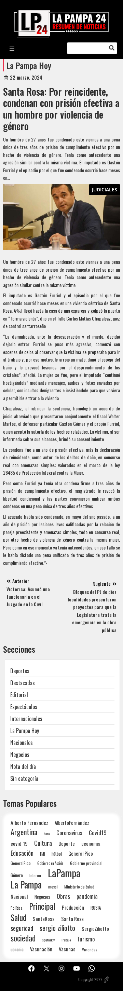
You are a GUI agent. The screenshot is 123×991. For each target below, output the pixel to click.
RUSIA (96, 907)
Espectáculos (23, 707)
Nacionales (21, 742)
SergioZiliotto (95, 928)
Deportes (19, 671)
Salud (18, 917)
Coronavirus (69, 833)
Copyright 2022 (90, 979)
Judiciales (104, 189)
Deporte (66, 843)
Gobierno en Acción (50, 863)
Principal (42, 906)
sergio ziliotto (57, 928)
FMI (42, 854)
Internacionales (26, 719)
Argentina (24, 832)
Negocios (19, 754)
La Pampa (26, 884)
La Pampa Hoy (28, 65)
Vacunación (41, 949)
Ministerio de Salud (79, 887)
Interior (35, 875)
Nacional (19, 896)
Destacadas (22, 683)
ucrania (17, 949)
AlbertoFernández (72, 822)
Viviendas (89, 949)
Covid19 (98, 833)
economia (90, 843)
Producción (73, 907)
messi (53, 887)
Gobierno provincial (86, 863)
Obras (63, 896)
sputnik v (48, 939)
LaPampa (64, 873)
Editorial (19, 695)
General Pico (80, 853)
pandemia (87, 896)
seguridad (22, 928)
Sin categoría (24, 778)
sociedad (23, 938)
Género (17, 875)
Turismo (86, 939)
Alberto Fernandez (29, 823)
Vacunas (67, 949)
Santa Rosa (72, 918)
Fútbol (57, 853)
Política (17, 908)
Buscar (112, 48)
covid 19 (19, 843)
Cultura (43, 843)
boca (47, 833)
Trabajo (66, 939)
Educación (22, 853)
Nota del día (23, 766)
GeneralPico (21, 863)
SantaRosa (44, 918)
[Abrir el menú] (12, 48)
